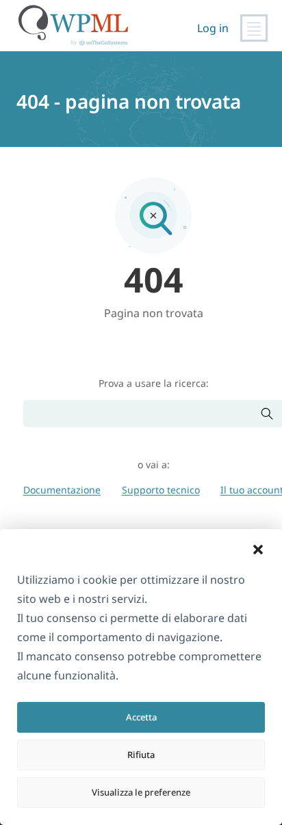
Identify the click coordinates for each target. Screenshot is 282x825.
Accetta (141, 717)
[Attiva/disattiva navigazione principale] (254, 28)
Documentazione (62, 489)
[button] (258, 549)
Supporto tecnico (161, 489)
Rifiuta (141, 754)
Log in (213, 28)
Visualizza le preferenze (141, 792)
